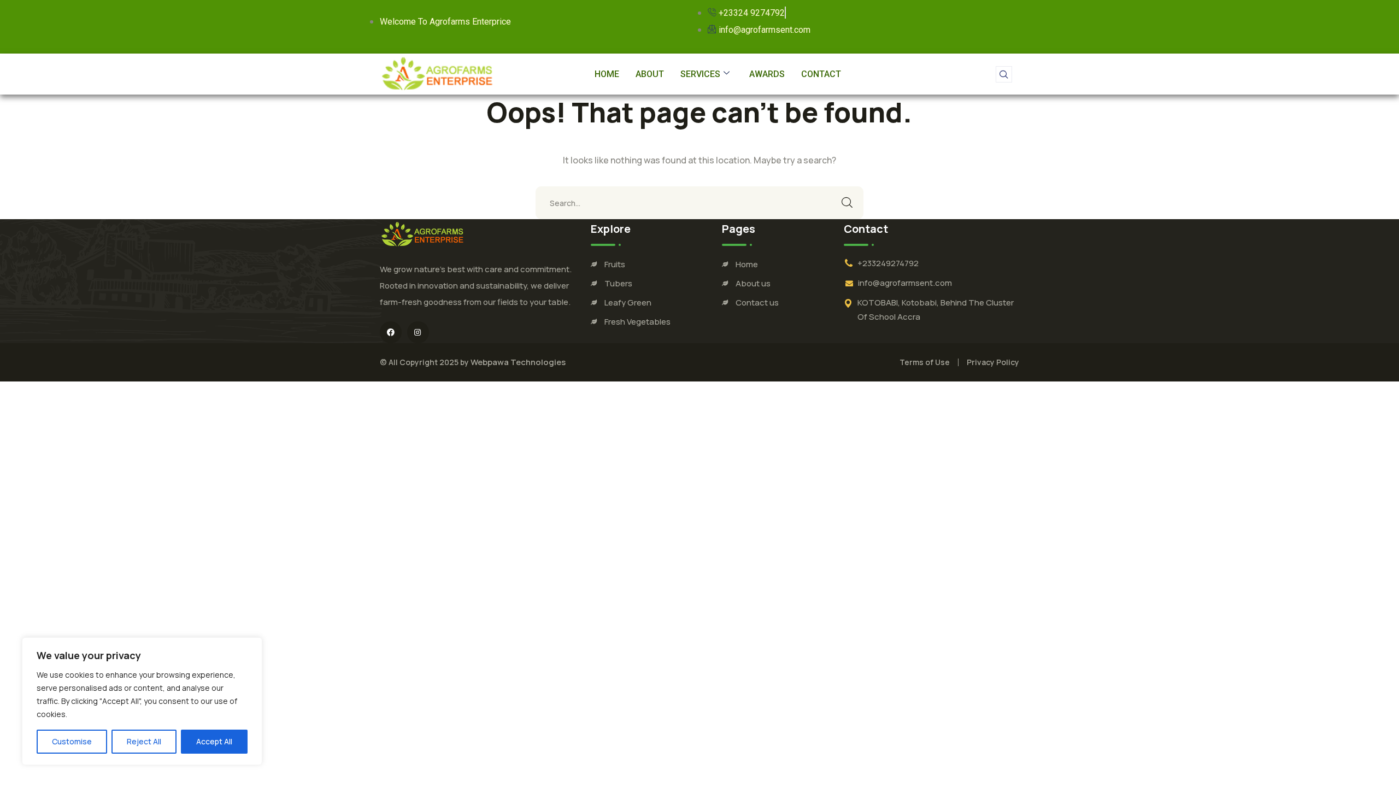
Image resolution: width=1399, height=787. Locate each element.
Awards (767, 74)
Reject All (144, 741)
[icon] (391, 332)
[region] (142, 701)
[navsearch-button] (1004, 74)
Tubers (618, 283)
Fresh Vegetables (637, 321)
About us (753, 283)
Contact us (757, 302)
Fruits (614, 264)
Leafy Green (627, 302)
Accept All (214, 741)
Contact (821, 74)
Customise (72, 741)
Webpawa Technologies (518, 362)
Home (607, 74)
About (650, 74)
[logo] (422, 233)
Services (700, 74)
